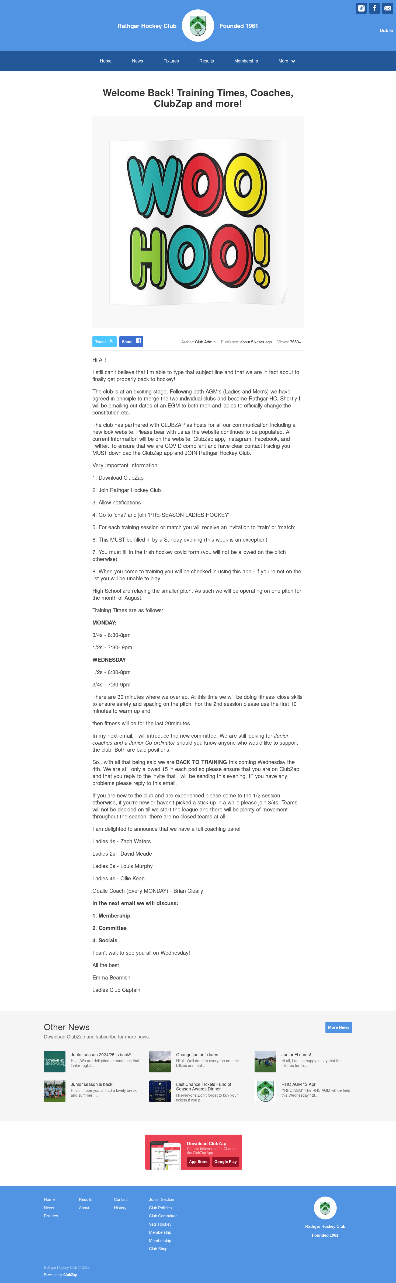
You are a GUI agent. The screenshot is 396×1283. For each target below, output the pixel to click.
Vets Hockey (160, 1224)
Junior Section (161, 1199)
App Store (198, 1161)
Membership (246, 61)
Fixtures (171, 61)
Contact (121, 1199)
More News (338, 1027)
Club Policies (160, 1207)
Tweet (100, 341)
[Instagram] (361, 8)
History (120, 1207)
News (137, 61)
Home (106, 61)
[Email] (387, 8)
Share (127, 341)
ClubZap (70, 1275)
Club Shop (158, 1248)
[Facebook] (374, 8)
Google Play (225, 1161)
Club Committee (163, 1216)
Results (206, 61)
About (84, 1207)
